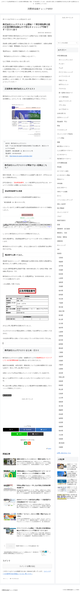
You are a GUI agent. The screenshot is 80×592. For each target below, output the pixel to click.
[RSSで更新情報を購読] (29, 443)
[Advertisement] (27, 411)
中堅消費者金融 (7, 395)
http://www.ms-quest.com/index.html (21, 156)
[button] (36, 434)
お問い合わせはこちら (64, 453)
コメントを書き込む (27, 566)
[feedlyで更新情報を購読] (25, 443)
